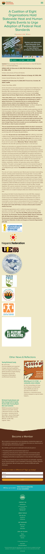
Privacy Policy (22, 543)
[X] (23, 60)
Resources (22, 524)
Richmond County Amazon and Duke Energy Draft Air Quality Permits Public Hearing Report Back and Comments (10, 403)
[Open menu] (42, 2)
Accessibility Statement (22, 545)
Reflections (22, 536)
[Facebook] (14, 60)
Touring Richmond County (9, 362)
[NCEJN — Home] (8, 3)
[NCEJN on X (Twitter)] (22, 551)
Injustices (22, 517)
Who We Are (22, 515)
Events (22, 538)
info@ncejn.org (22, 504)
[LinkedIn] (31, 60)
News (28, 34)
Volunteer (22, 528)
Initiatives (22, 519)
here (30, 64)
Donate (22, 526)
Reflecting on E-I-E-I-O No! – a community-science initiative (32, 382)
